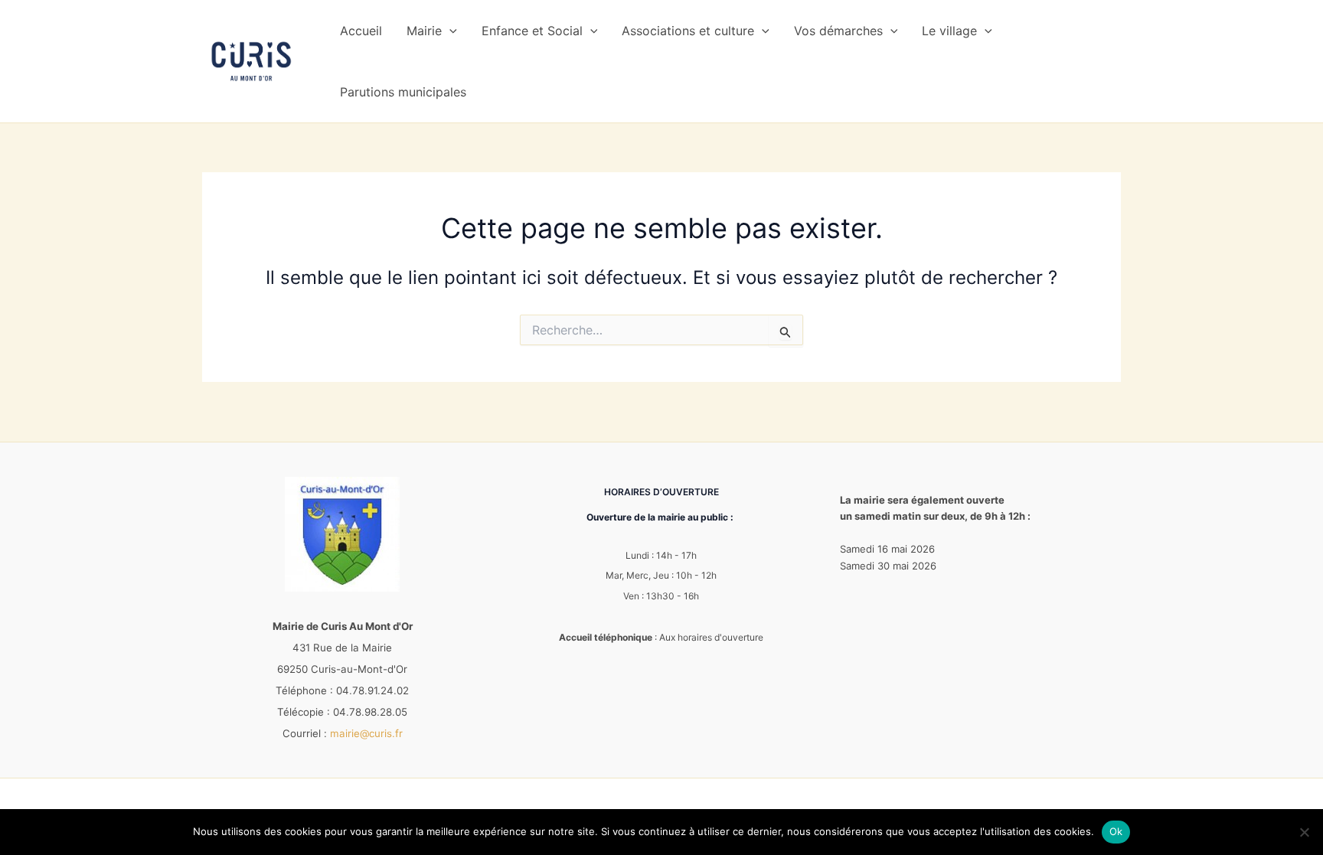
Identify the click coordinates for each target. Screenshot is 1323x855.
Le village (949, 30)
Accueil (361, 30)
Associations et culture (688, 30)
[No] (1304, 832)
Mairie (424, 30)
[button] (449, 30)
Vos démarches (838, 30)
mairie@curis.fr (366, 733)
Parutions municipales (403, 92)
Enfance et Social (532, 30)
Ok (1116, 831)
